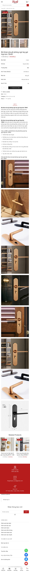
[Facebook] (5, 98)
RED (28, 67)
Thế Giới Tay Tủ (6, 499)
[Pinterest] (6, 98)
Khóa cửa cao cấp (10, 8)
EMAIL (15, 479)
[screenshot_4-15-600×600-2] (5, 43)
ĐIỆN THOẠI (15, 470)
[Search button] (28, 5)
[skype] (9, 98)
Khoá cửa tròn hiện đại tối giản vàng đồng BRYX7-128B (7, 454)
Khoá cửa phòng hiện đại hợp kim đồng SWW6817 (23, 454)
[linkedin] (8, 98)
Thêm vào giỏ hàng (16, 87)
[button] (3, 25)
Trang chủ (3, 8)
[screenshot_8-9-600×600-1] (24, 43)
